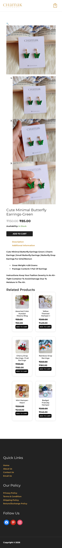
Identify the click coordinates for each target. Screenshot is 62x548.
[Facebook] (6, 522)
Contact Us (8, 472)
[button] (7, 23)
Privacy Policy (10, 493)
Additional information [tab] (23, 245)
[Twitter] (13, 522)
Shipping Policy (11, 500)
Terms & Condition (12, 496)
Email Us (7, 476)
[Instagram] (20, 522)
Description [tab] (18, 242)
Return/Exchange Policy (15, 503)
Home (6, 465)
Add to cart (19, 234)
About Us (7, 469)
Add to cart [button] (21, 327)
